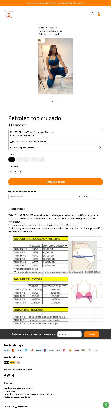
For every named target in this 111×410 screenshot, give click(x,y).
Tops (51, 27)
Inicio (42, 27)
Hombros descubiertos (50, 30)
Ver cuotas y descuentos (22, 147)
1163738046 (9, 391)
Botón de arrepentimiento (17, 397)
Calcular (83, 196)
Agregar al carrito (55, 181)
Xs (41, 159)
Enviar (91, 334)
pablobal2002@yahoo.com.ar (18, 388)
